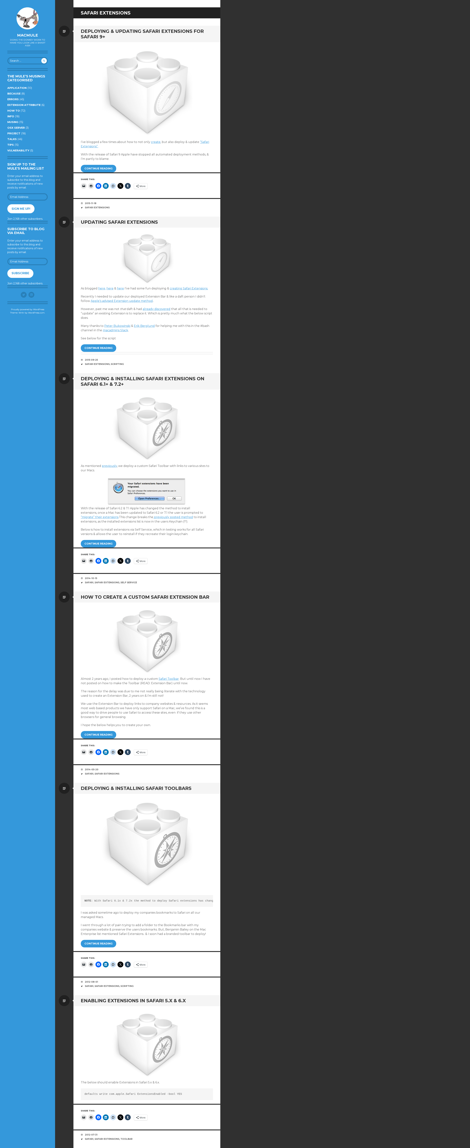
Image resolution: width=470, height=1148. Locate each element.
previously (109, 466)
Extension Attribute (24, 105)
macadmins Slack (115, 330)
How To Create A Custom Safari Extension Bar (145, 597)
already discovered (156, 309)
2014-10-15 (91, 578)
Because (14, 93)
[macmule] (27, 18)
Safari (89, 582)
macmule (27, 35)
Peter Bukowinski (117, 326)
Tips (10, 144)
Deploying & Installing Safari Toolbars (136, 788)
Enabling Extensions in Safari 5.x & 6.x (133, 1000)
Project (13, 133)
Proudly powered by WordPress (27, 309)
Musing (12, 122)
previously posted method (173, 517)
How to (13, 110)
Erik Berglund (144, 326)
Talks (12, 139)
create (155, 142)
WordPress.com (36, 312)
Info (10, 116)
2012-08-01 (91, 981)
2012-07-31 (91, 1134)
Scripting (117, 364)
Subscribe (20, 273)
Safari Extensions (97, 207)
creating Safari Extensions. (189, 288)
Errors (13, 99)
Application (17, 88)
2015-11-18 (90, 203)
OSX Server (16, 127)
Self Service (128, 582)
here (109, 288)
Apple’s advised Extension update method (122, 301)
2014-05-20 (91, 769)
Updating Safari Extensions (119, 222)
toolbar (126, 1139)
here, (102, 288)
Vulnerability (18, 150)
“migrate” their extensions (99, 517)
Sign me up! (21, 209)
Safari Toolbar (169, 679)
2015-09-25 (91, 359)
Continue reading (98, 168)
